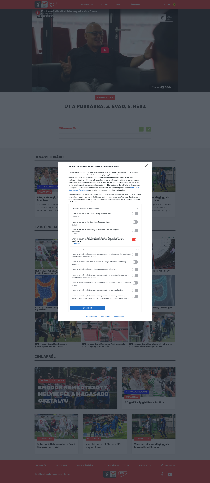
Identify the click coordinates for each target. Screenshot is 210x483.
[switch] (135, 213)
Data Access (105, 317)
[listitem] (105, 208)
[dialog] (105, 241)
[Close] (147, 166)
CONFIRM (87, 308)
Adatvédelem (119, 317)
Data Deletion (91, 317)
